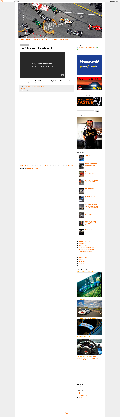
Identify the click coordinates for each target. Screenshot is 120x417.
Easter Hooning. (89, 229)
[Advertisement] (47, 151)
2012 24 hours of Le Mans (30, 86)
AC (81, 393)
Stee (81, 397)
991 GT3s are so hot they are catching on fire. (91, 180)
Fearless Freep (83, 395)
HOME (22, 39)
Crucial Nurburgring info (85, 241)
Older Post (70, 165)
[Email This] (21, 90)
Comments (23, 88)
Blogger (67, 413)
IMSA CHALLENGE (37, 39)
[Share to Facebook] (25, 90)
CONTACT (28, 39)
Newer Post (23, 165)
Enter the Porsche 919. (91, 188)
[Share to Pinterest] (27, 90)
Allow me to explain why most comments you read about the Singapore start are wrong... (91, 206)
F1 (52, 39)
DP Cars (81, 265)
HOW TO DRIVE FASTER (66, 39)
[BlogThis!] (22, 90)
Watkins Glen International (85, 251)
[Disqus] (47, 116)
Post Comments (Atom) (32, 168)
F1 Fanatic (81, 259)
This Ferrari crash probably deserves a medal (92, 172)
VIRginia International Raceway (86, 249)
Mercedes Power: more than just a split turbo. (91, 164)
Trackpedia (81, 263)
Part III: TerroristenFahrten (87, 360)
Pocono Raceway (83, 245)
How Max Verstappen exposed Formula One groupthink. (90, 223)
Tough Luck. (88, 155)
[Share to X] (24, 90)
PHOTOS (56, 39)
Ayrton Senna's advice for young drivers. (91, 213)
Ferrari (37, 86)
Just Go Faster (82, 261)
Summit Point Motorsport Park (86, 247)
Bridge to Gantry (83, 257)
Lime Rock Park (82, 243)
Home (46, 165)
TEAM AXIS (47, 39)
